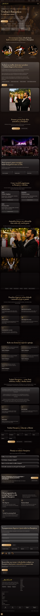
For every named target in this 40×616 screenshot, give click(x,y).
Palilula (34, 434)
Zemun (18, 434)
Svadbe (21, 582)
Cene (21, 589)
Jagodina (3, 598)
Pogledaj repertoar (16, 128)
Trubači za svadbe (14, 548)
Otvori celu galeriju (5, 173)
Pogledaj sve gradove (27, 441)
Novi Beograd (11, 434)
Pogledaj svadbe (17, 173)
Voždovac (3, 438)
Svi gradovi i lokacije (5, 548)
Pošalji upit (11, 21)
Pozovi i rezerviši (4, 21)
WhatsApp (9, 586)
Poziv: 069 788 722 (4, 600)
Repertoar (14, 23)
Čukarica (26, 434)
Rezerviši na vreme (24, 128)
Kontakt (21, 590)
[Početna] (5, 3)
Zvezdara (10, 438)
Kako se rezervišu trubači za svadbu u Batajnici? (12, 463)
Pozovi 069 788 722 (11, 441)
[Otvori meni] (38, 4)
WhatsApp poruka (34, 480)
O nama (21, 581)
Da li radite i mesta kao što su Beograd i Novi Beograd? (13, 466)
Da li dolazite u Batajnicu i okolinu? (9, 460)
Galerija (8, 23)
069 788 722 (4, 586)
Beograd (3, 434)
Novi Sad (3, 594)
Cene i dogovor (20, 23)
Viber (2, 602)
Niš (2, 595)
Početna (21, 580)
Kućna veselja (22, 586)
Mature (21, 587)
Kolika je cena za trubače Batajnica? (9, 456)
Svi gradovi (3, 23)
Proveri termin (29, 173)
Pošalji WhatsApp (19, 441)
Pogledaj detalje (10, 211)
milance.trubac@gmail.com (6, 604)
